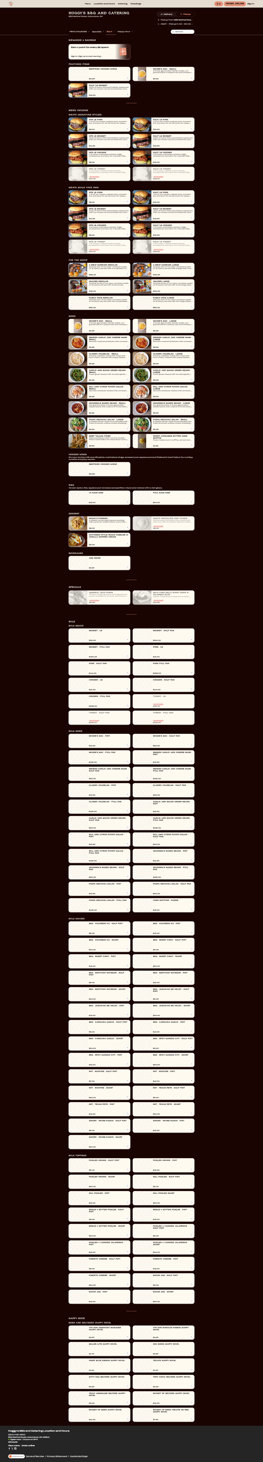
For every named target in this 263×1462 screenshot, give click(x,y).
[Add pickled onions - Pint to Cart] (191, 1169)
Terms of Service (35, 1456)
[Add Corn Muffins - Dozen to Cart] (191, 909)
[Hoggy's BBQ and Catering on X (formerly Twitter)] (12, 1449)
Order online (28, 1445)
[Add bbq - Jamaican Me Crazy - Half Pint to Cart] (191, 998)
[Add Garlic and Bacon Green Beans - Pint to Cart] (191, 810)
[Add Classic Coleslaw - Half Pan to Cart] (191, 794)
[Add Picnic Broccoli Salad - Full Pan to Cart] (127, 909)
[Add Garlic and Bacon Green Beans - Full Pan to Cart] (191, 827)
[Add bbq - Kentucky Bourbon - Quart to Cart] (127, 998)
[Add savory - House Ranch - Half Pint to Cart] (127, 1129)
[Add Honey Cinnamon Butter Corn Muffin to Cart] (191, 445)
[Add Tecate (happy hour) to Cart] (191, 1369)
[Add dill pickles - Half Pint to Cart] (191, 1185)
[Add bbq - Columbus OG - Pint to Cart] (191, 932)
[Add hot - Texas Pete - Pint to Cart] (127, 1113)
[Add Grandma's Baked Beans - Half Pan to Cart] (127, 876)
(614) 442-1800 (16, 1434)
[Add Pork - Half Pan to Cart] (127, 672)
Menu (88, 4)
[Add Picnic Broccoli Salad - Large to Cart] (127, 428)
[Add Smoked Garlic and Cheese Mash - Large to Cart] (191, 346)
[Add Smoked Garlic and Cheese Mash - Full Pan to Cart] (191, 777)
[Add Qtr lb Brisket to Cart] (127, 145)
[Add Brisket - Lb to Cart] (127, 639)
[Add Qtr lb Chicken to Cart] (127, 161)
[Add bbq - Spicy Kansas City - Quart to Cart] (191, 1064)
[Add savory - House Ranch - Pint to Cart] (191, 1129)
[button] (80, 31)
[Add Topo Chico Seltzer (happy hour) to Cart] (191, 1386)
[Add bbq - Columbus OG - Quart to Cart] (127, 949)
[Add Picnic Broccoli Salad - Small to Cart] (191, 428)
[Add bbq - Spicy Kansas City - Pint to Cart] (127, 1064)
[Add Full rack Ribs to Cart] (191, 501)
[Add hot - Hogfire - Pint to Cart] (191, 1080)
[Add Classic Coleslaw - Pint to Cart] (127, 794)
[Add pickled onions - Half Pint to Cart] (127, 1169)
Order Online (235, 4)
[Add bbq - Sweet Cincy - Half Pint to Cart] (191, 949)
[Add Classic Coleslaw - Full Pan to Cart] (127, 810)
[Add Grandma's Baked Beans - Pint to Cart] (191, 860)
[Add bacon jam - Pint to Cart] (127, 1300)
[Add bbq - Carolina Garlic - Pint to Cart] (191, 1031)
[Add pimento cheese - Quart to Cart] (127, 1284)
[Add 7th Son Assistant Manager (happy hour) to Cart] (127, 1336)
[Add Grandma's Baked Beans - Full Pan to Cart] (191, 876)
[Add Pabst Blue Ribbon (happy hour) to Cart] (127, 1369)
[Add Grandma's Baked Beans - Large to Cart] (191, 412)
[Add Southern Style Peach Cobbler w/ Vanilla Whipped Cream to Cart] (127, 543)
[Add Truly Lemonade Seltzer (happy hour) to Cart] (127, 1402)
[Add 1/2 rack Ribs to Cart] (127, 501)
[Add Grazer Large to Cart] (191, 290)
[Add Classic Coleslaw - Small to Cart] (127, 362)
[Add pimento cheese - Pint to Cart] (191, 1268)
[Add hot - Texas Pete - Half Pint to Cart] (191, 1096)
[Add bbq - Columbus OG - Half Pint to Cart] (127, 932)
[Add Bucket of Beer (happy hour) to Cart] (127, 1418)
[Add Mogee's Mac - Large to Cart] (191, 330)
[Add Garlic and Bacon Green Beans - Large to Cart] (191, 379)
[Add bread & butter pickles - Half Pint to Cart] (127, 1218)
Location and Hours (104, 4)
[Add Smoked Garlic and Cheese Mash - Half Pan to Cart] (127, 777)
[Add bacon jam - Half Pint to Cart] (191, 1284)
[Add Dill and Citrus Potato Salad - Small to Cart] (127, 395)
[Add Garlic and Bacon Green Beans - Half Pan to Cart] (127, 827)
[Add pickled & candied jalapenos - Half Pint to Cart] (191, 1235)
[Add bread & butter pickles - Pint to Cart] (191, 1218)
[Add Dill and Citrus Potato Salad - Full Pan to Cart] (127, 860)
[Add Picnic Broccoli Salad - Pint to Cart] (127, 892)
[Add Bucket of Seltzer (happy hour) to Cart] (191, 1402)
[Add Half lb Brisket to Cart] (127, 94)
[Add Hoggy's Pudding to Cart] (127, 527)
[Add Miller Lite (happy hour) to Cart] (127, 1353)
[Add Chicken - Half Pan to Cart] (191, 688)
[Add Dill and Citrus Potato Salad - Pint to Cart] (127, 843)
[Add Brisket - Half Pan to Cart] (191, 639)
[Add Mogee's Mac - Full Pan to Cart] (127, 761)
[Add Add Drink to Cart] (127, 567)
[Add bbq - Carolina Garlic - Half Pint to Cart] (127, 1031)
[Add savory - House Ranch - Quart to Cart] (127, 1146)
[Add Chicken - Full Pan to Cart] (127, 705)
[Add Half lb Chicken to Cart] (191, 161)
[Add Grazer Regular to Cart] (127, 290)
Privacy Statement (57, 1456)
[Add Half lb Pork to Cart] (191, 128)
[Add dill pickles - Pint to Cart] (127, 1202)
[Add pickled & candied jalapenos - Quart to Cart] (191, 1251)
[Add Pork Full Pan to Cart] (191, 672)
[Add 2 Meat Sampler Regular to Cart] (127, 274)
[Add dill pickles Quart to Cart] (191, 1202)
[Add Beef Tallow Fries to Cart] (127, 445)
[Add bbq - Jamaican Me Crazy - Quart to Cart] (191, 1014)
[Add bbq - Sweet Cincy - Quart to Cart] (191, 965)
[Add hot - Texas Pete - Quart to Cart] (191, 1113)
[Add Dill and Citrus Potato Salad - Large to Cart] (191, 395)
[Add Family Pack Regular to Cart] (127, 306)
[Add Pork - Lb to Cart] (191, 656)
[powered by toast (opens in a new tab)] (16, 1456)
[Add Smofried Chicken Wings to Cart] (127, 78)
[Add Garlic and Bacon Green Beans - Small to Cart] (127, 379)
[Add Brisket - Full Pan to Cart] (127, 656)
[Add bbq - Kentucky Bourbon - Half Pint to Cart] (127, 981)
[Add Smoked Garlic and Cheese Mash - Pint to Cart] (191, 761)
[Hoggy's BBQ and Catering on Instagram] (15, 1449)
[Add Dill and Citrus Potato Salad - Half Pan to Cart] (191, 843)
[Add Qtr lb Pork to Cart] (127, 128)
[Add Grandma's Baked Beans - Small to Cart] (127, 412)
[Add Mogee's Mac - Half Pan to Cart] (191, 745)
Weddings (135, 4)
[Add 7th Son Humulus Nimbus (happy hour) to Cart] (191, 1336)
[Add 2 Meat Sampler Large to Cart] (191, 274)
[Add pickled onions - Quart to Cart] (127, 1185)
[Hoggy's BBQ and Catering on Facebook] (9, 1449)
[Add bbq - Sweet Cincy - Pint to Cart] (127, 965)
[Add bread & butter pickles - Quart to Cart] (127, 1235)
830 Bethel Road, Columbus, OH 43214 (29, 1437)
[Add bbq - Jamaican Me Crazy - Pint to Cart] (127, 1014)
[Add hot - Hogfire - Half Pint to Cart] (127, 1080)
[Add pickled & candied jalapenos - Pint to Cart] (127, 1251)
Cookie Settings (79, 1456)
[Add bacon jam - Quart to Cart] (191, 1300)
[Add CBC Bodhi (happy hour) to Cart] (191, 1353)
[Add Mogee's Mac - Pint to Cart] (127, 745)
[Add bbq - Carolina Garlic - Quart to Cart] (127, 1047)
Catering (122, 4)
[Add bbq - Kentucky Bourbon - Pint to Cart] (191, 981)
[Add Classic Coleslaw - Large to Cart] (191, 362)
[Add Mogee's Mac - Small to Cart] (191, 78)
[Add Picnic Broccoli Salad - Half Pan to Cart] (191, 892)
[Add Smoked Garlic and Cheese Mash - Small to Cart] (127, 346)
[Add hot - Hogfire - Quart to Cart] (127, 1096)
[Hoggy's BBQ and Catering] (11, 3)
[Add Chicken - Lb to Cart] (127, 688)
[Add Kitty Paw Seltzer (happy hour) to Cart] (127, 1386)
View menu (14, 1445)
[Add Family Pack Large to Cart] (191, 306)
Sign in (250, 4)
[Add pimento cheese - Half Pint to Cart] (127, 1268)
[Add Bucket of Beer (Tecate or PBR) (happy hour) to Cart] (191, 1418)
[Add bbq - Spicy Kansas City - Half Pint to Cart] (191, 1047)
